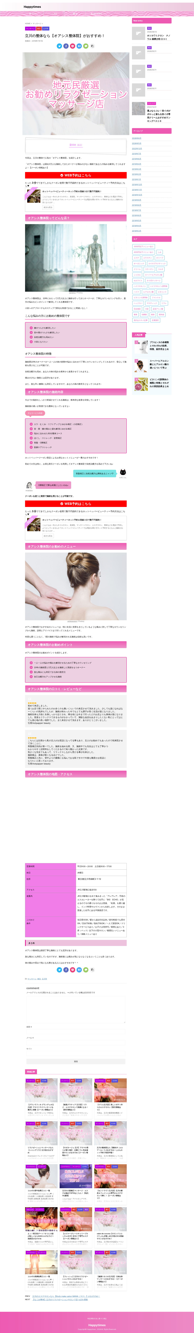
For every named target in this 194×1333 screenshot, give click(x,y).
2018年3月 (136, 231)
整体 (135, 314)
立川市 (44, 979)
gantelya (72, 293)
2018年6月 (136, 215)
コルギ (160, 269)
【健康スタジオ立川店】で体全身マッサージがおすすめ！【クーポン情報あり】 (110, 1278)
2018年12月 (137, 184)
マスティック (152, 303)
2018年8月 (136, 205)
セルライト (138, 280)
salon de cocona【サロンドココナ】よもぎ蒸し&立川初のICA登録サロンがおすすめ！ (110, 1236)
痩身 (153, 314)
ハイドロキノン (140, 286)
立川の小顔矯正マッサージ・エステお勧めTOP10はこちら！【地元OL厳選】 (75, 1193)
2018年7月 (136, 210)
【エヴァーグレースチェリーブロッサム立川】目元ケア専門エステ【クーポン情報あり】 (75, 1236)
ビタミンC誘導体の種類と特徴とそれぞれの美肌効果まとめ (159, 383)
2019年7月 (136, 153)
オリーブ (159, 258)
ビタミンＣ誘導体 (141, 297)
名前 (29, 1027)
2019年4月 (136, 164)
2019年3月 (136, 169)
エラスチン (147, 258)
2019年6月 (136, 159)
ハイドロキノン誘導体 (158, 286)
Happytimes (32, 6)
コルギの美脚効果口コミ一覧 (39, 1276)
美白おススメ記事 (141, 320)
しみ (159, 252)
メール (30, 1038)
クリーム (137, 269)
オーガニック (139, 263)
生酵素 (144, 314)
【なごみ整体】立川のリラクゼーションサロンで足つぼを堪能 (60, 1299)
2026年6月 (136, 138)
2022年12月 (137, 148)
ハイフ (136, 292)
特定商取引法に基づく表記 (97, 1319)
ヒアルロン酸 (148, 292)
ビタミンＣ (162, 292)
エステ (136, 258)
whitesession (72, 621)
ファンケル (156, 297)
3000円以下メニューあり (143, 246)
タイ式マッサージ (153, 280)
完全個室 (137, 309)
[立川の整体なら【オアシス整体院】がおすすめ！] (79, 46)
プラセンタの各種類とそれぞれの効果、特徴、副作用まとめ (159, 345)
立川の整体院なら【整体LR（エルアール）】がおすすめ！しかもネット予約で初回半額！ (110, 1150)
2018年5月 (136, 220)
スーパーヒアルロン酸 (153, 275)
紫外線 (161, 314)
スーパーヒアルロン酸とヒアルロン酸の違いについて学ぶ (159, 364)
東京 (39, 979)
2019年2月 (136, 174)
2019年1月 (136, 179)
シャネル (137, 275)
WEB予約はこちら (78, 175)
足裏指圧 (155, 320)
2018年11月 (137, 190)
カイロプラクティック (157, 263)
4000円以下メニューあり (143, 252)
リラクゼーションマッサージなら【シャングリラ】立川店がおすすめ (40, 1150)
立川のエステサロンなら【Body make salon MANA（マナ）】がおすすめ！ (66, 1296)
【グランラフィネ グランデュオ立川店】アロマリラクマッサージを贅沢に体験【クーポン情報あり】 (41, 1107)
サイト (29, 1049)
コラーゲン (149, 269)
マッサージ (32, 979)
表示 (79, 145)
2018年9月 (136, 200)
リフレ (164, 303)
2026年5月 (136, 143)
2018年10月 (137, 195)
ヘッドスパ (138, 303)
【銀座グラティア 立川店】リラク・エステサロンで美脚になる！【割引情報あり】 (75, 1107)
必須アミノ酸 (158, 309)
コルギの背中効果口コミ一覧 (39, 1191)
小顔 (146, 309)
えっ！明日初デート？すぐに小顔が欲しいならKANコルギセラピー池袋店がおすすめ (41, 1236)
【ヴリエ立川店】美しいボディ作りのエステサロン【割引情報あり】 (110, 1107)
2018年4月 (136, 226)
